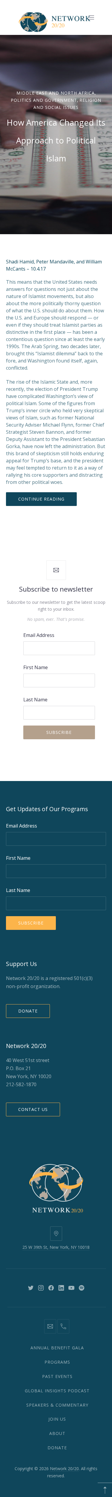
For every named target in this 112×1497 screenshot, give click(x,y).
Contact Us (33, 1109)
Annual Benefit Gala (57, 1348)
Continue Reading (41, 499)
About (57, 1433)
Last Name (35, 699)
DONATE (57, 1447)
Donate (28, 1011)
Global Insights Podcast (57, 1390)
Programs (57, 1362)
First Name (35, 667)
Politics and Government (44, 100)
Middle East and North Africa (55, 93)
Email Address (38, 635)
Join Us (57, 1419)
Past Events (57, 1376)
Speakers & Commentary (57, 1405)
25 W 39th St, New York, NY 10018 (56, 1247)
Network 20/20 (64, 1468)
